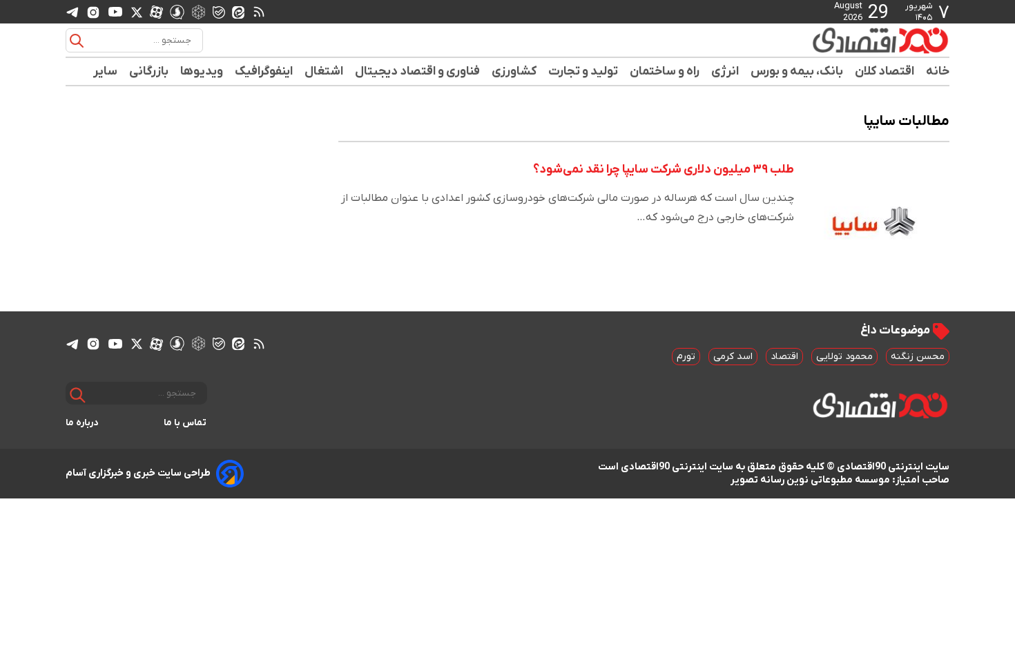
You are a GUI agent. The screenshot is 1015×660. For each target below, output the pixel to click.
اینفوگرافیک (264, 71)
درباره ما (82, 423)
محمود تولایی (844, 356)
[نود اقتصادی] (838, 40)
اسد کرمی (733, 356)
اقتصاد (784, 356)
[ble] (219, 12)
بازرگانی (149, 71)
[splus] (177, 11)
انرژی (725, 71)
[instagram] (93, 12)
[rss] (259, 11)
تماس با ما (185, 423)
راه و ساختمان (665, 71)
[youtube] (115, 11)
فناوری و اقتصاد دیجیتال (418, 71)
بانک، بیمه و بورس (797, 71)
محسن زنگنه (918, 356)
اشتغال (324, 71)
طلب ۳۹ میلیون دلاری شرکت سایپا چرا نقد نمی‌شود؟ (663, 169)
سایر (105, 71)
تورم (686, 356)
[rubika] (198, 11)
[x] (136, 12)
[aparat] (156, 12)
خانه (937, 71)
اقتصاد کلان (885, 71)
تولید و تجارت (583, 71)
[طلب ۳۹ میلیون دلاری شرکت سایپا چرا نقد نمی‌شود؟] (875, 217)
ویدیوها (202, 71)
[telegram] (72, 12)
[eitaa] (238, 12)
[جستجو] (76, 40)
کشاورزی (514, 71)
